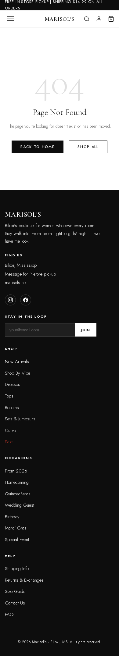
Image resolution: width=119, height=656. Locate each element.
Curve (10, 430)
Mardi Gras (16, 528)
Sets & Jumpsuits (20, 418)
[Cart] (111, 18)
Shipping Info (17, 568)
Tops (9, 396)
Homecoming (17, 482)
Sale (9, 441)
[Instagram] (10, 299)
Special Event (17, 539)
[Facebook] (25, 299)
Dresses (12, 384)
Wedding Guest (19, 505)
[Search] (87, 18)
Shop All (88, 147)
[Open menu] (10, 18)
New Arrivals (17, 361)
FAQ (9, 614)
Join (85, 329)
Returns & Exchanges (24, 580)
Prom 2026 (16, 471)
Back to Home (37, 147)
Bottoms (12, 407)
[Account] (99, 18)
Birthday (12, 516)
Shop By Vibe (17, 373)
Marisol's (59, 19)
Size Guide (15, 591)
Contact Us (15, 603)
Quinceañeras (18, 493)
